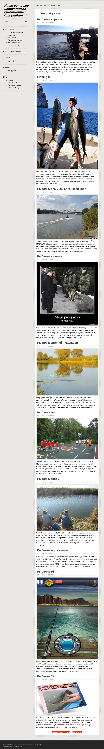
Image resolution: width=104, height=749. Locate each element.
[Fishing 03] (67, 169)
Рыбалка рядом (48, 478)
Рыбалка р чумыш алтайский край (61, 188)
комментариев (15, 85)
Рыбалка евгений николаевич (58, 342)
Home (44, 5)
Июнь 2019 (12, 61)
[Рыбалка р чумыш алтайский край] (67, 239)
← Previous (57, 732)
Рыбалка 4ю (46, 412)
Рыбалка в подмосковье (17, 45)
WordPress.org (13, 87)
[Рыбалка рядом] (67, 530)
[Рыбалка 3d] (67, 659)
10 (74, 732)
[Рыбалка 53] (61, 715)
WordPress (12, 746)
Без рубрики (51, 5)
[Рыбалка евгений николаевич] (67, 395)
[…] (90, 72)
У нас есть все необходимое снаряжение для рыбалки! (16, 10)
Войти (10, 80)
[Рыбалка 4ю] (67, 459)
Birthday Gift (19, 746)
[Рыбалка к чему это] (67, 325)
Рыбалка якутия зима (52, 550)
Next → (78, 732)
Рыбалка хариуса (14, 42)
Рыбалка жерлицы (50, 19)
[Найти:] (13, 21)
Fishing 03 (44, 77)
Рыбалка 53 (45, 676)
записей (13, 83)
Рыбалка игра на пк (15, 40)
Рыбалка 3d (45, 571)
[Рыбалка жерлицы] (67, 60)
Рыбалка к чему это (51, 256)
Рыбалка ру (12, 37)
